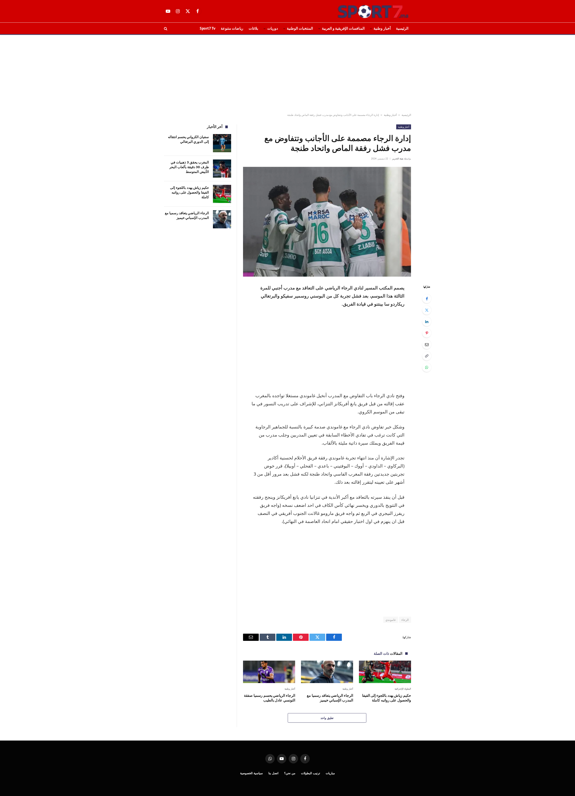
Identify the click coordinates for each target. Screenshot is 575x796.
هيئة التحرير (397, 158)
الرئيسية (402, 28)
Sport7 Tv (207, 28)
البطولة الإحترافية (403, 688)
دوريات (272, 28)
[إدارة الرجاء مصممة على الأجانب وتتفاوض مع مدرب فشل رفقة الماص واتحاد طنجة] (327, 222)
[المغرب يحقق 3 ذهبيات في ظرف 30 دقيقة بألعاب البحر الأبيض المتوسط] (222, 168)
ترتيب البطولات (310, 773)
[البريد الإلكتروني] (426, 344)
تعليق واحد (327, 718)
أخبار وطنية (382, 28)
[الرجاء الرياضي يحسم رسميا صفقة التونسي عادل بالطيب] (269, 672)
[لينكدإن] (426, 321)
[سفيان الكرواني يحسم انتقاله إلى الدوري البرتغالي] (222, 143)
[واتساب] (426, 367)
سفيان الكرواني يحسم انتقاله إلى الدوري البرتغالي (188, 139)
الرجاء (405, 620)
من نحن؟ (289, 773)
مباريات (330, 773)
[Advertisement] (287, 74)
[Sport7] (364, 11)
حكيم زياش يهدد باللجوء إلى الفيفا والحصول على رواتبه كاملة (386, 698)
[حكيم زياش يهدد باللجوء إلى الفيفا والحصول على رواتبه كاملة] (385, 672)
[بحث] (166, 28)
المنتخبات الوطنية (300, 28)
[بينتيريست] (426, 333)
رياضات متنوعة (232, 28)
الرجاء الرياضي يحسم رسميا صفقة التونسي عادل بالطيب (269, 698)
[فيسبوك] (426, 298)
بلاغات (253, 28)
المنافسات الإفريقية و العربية (343, 28)
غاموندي (390, 620)
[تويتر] (426, 310)
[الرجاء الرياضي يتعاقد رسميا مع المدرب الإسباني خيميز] (327, 672)
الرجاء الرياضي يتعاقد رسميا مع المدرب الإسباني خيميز (330, 698)
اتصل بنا (273, 773)
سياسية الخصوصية (251, 773)
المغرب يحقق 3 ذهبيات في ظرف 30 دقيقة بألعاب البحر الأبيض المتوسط (189, 167)
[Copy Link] (426, 355)
